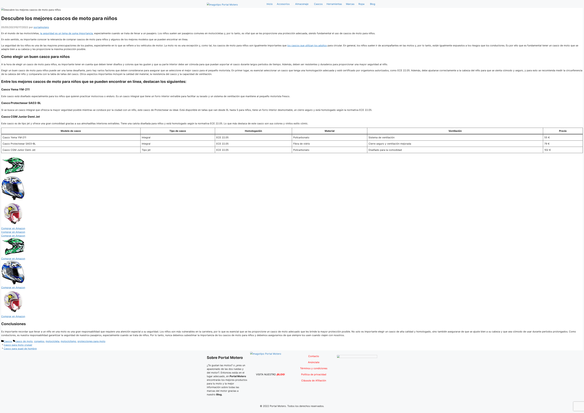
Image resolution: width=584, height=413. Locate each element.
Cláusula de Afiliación (313, 380)
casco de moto (24, 341)
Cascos (318, 4)
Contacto (313, 356)
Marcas (350, 4)
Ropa (361, 4)
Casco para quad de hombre (20, 348)
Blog (372, 4)
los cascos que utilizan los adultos (307, 45)
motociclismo (68, 341)
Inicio (270, 4)
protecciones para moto (91, 341)
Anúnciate (313, 362)
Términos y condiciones (313, 368)
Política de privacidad (313, 374)
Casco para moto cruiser (18, 344)
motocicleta (52, 341)
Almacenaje (301, 4)
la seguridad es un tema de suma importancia (66, 33)
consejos (39, 341)
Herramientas (334, 4)
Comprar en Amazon (13, 228)
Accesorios (283, 4)
